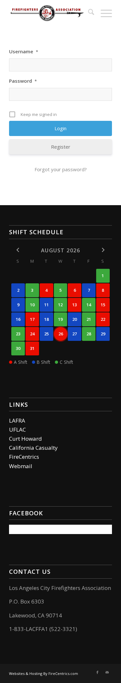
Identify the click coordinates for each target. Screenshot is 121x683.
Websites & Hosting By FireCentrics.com (43, 673)
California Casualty (33, 447)
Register (60, 146)
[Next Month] (103, 250)
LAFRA (17, 420)
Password (23, 81)
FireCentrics (24, 456)
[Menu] (103, 13)
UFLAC (17, 429)
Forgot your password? (61, 169)
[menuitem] (88, 13)
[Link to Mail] (107, 672)
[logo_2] (50, 13)
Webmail (20, 466)
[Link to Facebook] (97, 672)
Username (23, 51)
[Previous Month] (18, 250)
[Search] (88, 13)
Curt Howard (25, 438)
